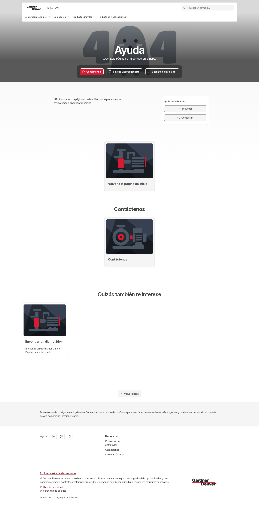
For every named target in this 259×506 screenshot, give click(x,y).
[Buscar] (184, 8)
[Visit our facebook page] (70, 436)
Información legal (114, 454)
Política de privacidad (51, 487)
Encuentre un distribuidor (112, 443)
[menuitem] (37, 16)
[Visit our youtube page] (62, 436)
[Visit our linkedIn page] (54, 436)
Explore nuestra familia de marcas (58, 473)
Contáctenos (112, 449)
